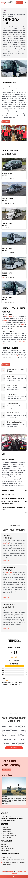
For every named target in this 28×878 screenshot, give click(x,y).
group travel (6, 543)
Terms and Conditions (20, 871)
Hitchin (16, 739)
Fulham (22, 731)
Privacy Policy (10, 871)
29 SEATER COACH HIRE (7, 459)
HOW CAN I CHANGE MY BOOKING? (10, 513)
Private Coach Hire (13, 413)
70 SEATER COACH (7, 298)
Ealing (24, 726)
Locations (14, 873)
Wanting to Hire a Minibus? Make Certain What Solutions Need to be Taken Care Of (14, 800)
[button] (25, 2)
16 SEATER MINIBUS (7, 199)
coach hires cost (18, 356)
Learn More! (6, 561)
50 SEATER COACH (7, 273)
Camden (17, 726)
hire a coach (8, 316)
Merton (4, 726)
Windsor (14, 744)
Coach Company (12, 385)
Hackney (14, 731)
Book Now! (4, 176)
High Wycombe (22, 735)
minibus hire (9, 572)
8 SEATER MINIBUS (7, 174)
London (21, 744)
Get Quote (7, 770)
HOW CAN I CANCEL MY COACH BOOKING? (12, 498)
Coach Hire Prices (12, 404)
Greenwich (6, 731)
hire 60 (23, 324)
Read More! (5, 803)
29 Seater (6, 320)
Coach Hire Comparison (14, 422)
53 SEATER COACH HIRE (7, 494)
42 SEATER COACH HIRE (7, 491)
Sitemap (4, 871)
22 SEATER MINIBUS (7, 223)
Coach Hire (10, 376)
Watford (6, 744)
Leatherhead (7, 739)
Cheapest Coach (12, 395)
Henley (22, 739)
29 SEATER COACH (7, 248)
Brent (10, 726)
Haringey (4, 735)
